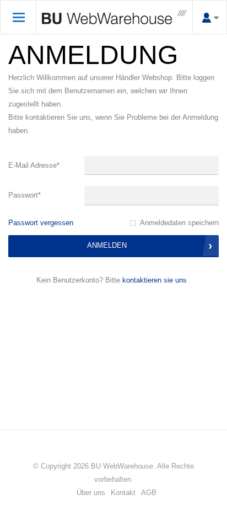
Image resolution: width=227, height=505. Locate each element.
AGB (148, 492)
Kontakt (123, 492)
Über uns (91, 492)
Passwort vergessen (40, 223)
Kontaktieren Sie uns (154, 280)
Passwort (24, 195)
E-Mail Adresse (34, 165)
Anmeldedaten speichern (179, 223)
